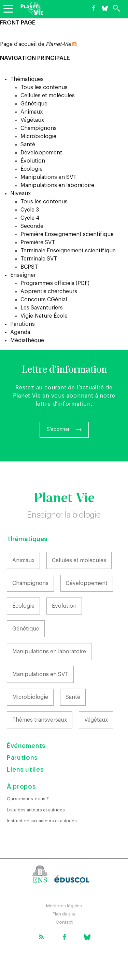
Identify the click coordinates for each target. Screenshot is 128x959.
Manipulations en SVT (48, 177)
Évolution (32, 161)
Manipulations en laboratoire (57, 185)
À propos (21, 787)
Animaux (31, 112)
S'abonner (58, 429)
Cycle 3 (29, 210)
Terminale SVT (38, 259)
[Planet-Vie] (31, 8)
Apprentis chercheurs (48, 291)
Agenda (20, 332)
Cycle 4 (30, 218)
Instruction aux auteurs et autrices (42, 821)
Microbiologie (38, 136)
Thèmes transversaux (39, 720)
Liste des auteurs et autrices (36, 810)
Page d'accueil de (35, 44)
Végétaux (32, 120)
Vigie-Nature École (44, 316)
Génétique (33, 103)
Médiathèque (27, 340)
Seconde (31, 226)
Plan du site (64, 914)
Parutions (22, 324)
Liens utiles (25, 770)
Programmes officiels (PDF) (54, 283)
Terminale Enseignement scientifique (68, 250)
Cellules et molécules (47, 95)
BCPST (29, 267)
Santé (27, 144)
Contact (64, 922)
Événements (26, 746)
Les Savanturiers (41, 307)
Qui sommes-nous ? (28, 798)
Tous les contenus (44, 87)
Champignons (38, 128)
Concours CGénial (43, 299)
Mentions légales (64, 906)
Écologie (31, 169)
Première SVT (37, 242)
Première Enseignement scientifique (67, 234)
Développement (41, 152)
